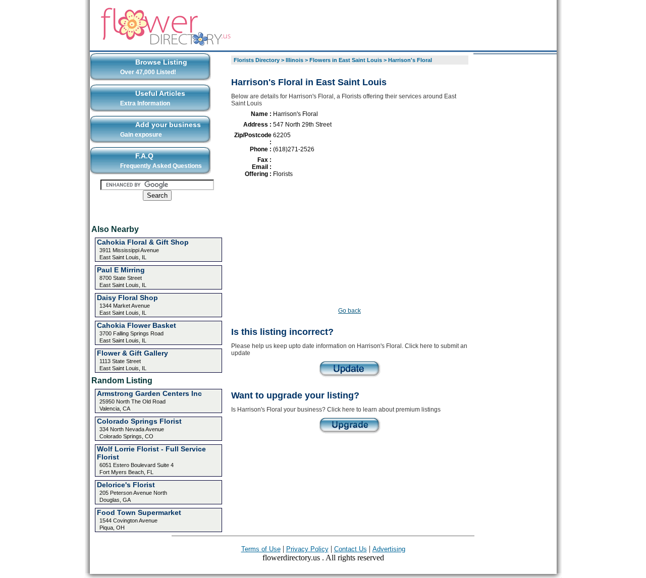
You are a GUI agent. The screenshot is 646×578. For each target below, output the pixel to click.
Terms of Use (261, 549)
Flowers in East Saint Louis (345, 60)
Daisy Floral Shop (127, 298)
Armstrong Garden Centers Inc (149, 393)
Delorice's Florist (126, 485)
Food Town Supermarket (139, 512)
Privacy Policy (307, 549)
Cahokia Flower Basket (136, 325)
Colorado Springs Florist (139, 421)
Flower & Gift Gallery (132, 353)
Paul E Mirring (121, 270)
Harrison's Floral (410, 60)
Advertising (388, 549)
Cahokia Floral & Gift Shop (143, 242)
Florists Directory (257, 60)
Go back (349, 310)
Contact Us (350, 549)
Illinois (294, 60)
